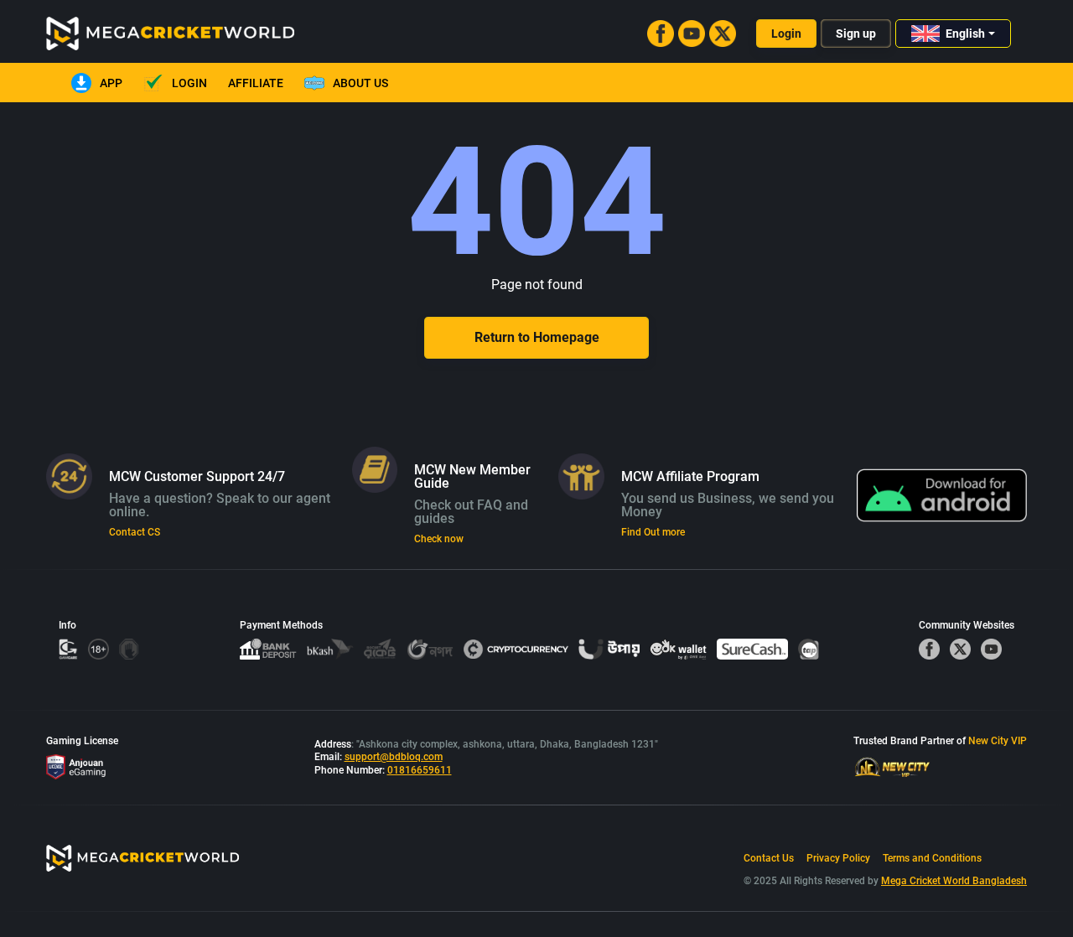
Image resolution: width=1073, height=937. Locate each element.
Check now (439, 539)
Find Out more (653, 532)
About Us (360, 83)
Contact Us (769, 858)
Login (786, 33)
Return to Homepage (536, 337)
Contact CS (134, 532)
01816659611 (419, 770)
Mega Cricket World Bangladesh (954, 881)
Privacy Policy (838, 858)
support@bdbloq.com (394, 757)
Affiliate (255, 83)
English (965, 33)
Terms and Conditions (932, 858)
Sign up (856, 33)
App (111, 83)
